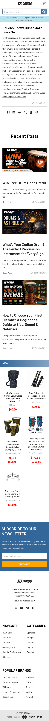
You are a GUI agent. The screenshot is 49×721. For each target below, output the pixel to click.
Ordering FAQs (8, 647)
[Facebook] (8, 112)
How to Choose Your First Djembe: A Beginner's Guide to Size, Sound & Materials (22, 322)
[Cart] (45, 4)
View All (29, 696)
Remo (28, 687)
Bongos (30, 637)
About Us (6, 637)
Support (6, 642)
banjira (29, 692)
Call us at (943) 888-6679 (24, 600)
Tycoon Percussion (11, 692)
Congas (30, 642)
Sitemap (6, 657)
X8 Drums (6, 687)
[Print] (19, 112)
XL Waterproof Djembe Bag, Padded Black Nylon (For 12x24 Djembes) (12, 397)
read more (7, 202)
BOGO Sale (7, 632)
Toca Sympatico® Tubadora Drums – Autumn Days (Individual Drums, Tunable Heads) (36, 444)
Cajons (30, 647)
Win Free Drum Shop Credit (24, 183)
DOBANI (29, 682)
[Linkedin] (31, 112)
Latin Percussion (10, 677)
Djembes (31, 632)
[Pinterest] (36, 112)
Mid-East (30, 677)
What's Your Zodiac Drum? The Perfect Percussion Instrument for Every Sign (23, 249)
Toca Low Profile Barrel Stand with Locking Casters (13, 494)
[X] (25, 112)
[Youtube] (21, 608)
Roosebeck (7, 696)
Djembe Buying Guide (11, 652)
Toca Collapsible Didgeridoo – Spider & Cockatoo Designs (36, 396)
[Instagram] (27, 608)
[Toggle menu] (3, 3)
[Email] (13, 112)
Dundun (30, 652)
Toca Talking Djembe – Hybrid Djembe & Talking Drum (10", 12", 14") (13, 445)
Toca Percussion (10, 682)
